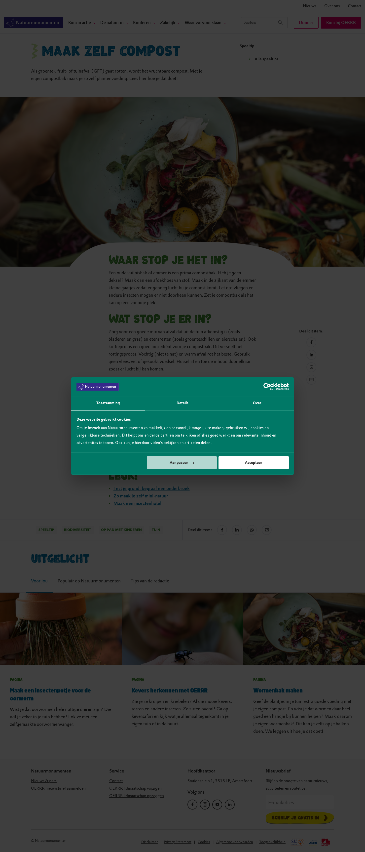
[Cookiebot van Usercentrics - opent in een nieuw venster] (267, 386)
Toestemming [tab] (108, 403)
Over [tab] (257, 403)
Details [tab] (183, 403)
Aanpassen (179, 462)
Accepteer (253, 462)
